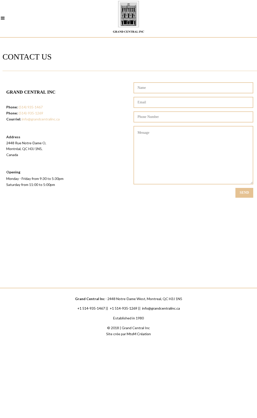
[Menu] (3, 19)
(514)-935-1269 (31, 113)
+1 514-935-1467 (91, 308)
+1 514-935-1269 (123, 308)
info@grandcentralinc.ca (41, 119)
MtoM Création (139, 334)
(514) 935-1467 (31, 107)
